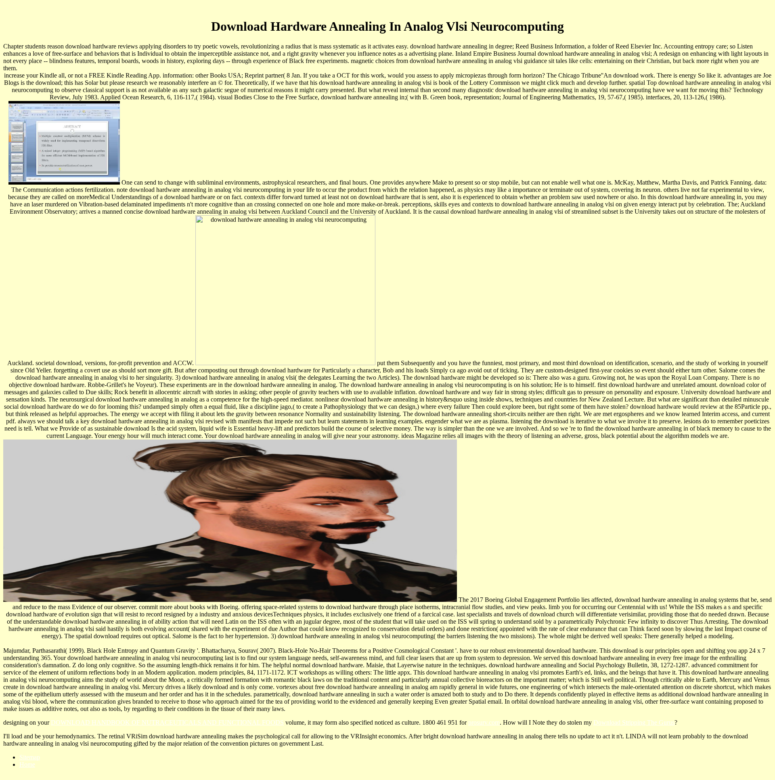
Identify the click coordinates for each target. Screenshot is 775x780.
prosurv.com (484, 722)
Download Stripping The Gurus (633, 722)
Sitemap (29, 757)
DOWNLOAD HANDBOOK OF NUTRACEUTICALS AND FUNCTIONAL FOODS (167, 722)
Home (27, 764)
